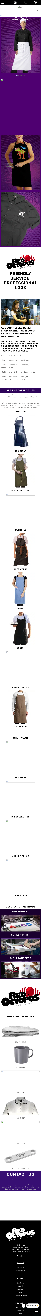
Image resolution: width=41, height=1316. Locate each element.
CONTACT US (20, 1174)
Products (23, 18)
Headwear (20, 1289)
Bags (20, 1292)
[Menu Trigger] (2, 2)
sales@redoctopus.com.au (20, 1251)
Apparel (16, 19)
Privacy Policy (20, 1270)
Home (16, 18)
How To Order (20, 1307)
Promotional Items (20, 1295)
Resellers (20, 1310)
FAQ (20, 1313)
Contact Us (20, 1267)
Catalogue (20, 1283)
